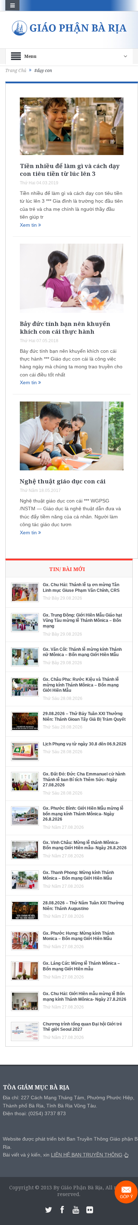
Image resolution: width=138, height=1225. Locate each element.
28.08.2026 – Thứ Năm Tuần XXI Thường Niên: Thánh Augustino (83, 905)
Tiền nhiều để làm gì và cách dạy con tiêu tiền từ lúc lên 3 (70, 170)
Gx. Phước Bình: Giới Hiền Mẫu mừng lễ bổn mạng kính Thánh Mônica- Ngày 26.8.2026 (83, 814)
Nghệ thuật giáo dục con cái (62, 481)
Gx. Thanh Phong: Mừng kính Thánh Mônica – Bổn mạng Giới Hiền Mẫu (78, 875)
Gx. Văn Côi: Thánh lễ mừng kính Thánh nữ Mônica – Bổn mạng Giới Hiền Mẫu (82, 652)
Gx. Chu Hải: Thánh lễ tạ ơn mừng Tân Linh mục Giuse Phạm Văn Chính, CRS (81, 587)
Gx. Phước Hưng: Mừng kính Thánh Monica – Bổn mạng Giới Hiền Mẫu (78, 936)
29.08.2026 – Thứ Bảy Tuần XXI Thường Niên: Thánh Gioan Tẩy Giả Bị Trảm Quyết (84, 716)
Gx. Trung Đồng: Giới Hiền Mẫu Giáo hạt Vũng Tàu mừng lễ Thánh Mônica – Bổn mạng (82, 621)
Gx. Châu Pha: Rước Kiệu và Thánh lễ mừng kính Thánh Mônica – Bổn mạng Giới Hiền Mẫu (81, 685)
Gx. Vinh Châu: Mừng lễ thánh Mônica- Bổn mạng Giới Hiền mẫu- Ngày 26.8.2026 (85, 845)
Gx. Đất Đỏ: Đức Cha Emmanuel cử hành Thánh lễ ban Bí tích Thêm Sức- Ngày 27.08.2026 (84, 779)
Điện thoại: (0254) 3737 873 (34, 1113)
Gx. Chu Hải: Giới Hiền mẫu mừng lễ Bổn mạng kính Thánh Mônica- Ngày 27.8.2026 (84, 996)
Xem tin (29, 225)
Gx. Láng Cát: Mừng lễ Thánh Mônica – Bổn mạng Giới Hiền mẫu (81, 966)
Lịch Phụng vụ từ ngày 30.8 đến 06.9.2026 (84, 744)
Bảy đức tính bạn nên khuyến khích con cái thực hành (65, 327)
